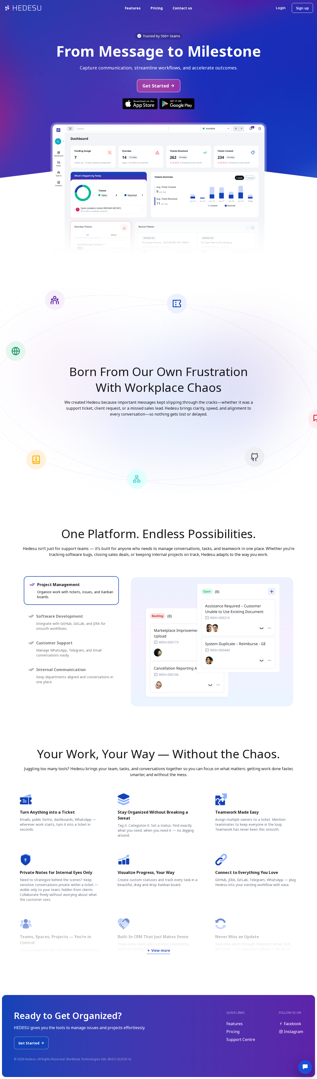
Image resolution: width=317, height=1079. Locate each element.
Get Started (155, 86)
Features (133, 8)
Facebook (292, 1023)
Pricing (157, 8)
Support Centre (240, 1039)
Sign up (302, 8)
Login (281, 7)
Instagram (293, 1031)
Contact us (182, 8)
